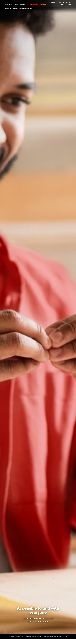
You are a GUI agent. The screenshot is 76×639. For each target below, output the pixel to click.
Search (60, 2)
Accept (59, 636)
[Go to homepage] (38, 4)
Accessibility (52, 2)
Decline (64, 636)
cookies (22, 636)
